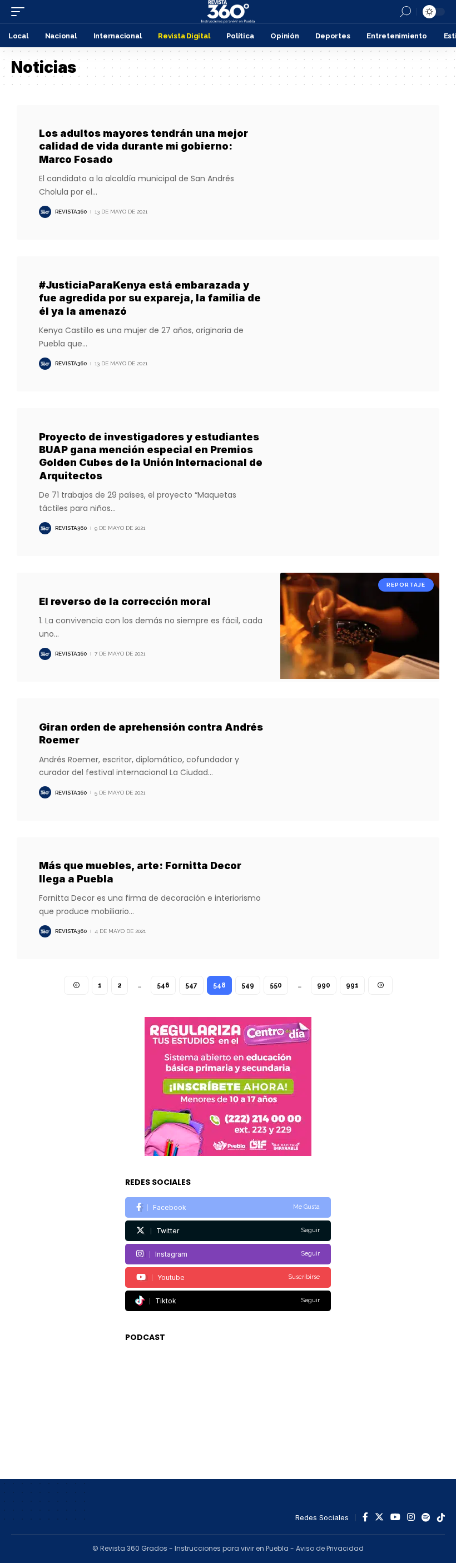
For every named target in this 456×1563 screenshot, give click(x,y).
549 (247, 985)
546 (163, 985)
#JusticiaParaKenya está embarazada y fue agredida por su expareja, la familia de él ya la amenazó (150, 298)
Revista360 (71, 212)
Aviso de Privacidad (330, 1548)
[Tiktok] (228, 1301)
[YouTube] (395, 1518)
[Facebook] (228, 1207)
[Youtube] (228, 1277)
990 (323, 985)
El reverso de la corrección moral (125, 601)
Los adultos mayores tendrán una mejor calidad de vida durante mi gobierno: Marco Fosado (143, 146)
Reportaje (405, 585)
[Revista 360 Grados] (228, 11)
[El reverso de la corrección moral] (359, 627)
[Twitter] (228, 1230)
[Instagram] (228, 1254)
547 (191, 985)
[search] (405, 11)
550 (276, 985)
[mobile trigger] (20, 11)
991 (352, 985)
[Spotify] (426, 1517)
